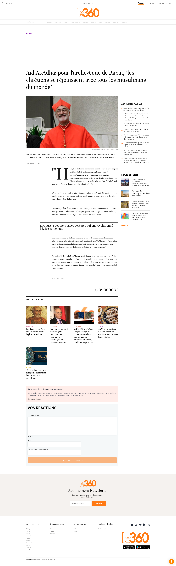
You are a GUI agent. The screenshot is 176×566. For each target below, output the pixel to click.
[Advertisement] (88, 52)
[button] (171, 561)
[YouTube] (140, 524)
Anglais (161, 3)
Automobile (29, 543)
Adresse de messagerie (38, 449)
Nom (30, 440)
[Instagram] (148, 525)
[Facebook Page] (132, 524)
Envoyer (99, 503)
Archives (52, 533)
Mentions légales (102, 529)
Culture (85, 22)
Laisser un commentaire (72, 460)
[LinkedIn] (144, 524)
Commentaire (33, 415)
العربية (171, 3)
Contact (76, 531)
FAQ (75, 529)
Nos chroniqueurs (31, 550)
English (152, 3)
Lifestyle (115, 22)
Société (66, 22)
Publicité (52, 531)
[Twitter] (136, 524)
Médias (93, 22)
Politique (49, 22)
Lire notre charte (34, 399)
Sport (100, 22)
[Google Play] (143, 547)
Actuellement (30, 22)
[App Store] (129, 547)
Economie (58, 22)
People (107, 22)
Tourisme (124, 22)
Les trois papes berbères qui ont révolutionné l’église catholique (76, 227)
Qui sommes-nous (55, 529)
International (76, 22)
